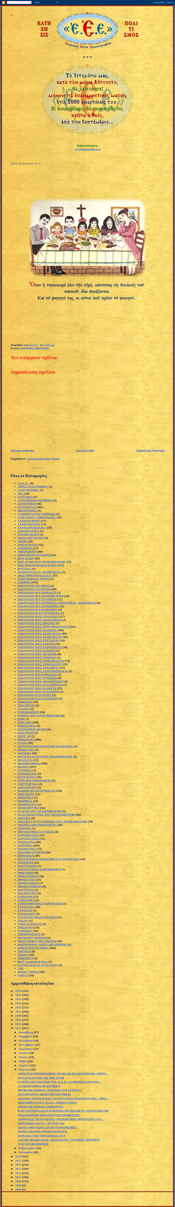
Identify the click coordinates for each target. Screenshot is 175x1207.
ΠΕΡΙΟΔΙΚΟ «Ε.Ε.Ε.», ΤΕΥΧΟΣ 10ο (41, 1123)
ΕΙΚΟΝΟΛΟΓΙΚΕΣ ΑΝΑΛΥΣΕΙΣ (38, 616)
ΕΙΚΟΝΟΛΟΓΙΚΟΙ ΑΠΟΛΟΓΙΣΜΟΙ (40, 681)
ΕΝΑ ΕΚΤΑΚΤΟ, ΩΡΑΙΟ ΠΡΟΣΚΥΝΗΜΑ (44, 1094)
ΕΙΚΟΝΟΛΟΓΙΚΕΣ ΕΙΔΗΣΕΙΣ (37, 630)
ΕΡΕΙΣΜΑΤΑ (25, 739)
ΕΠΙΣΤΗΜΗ (25, 732)
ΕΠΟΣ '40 (23, 736)
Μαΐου (23, 1061)
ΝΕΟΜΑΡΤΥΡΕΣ (28, 808)
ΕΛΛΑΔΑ (23, 708)
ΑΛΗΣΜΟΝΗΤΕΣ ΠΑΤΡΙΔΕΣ (36, 514)
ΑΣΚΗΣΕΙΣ (25, 548)
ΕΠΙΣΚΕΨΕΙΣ (26, 726)
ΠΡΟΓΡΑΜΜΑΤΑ (28, 876)
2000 (18, 1189)
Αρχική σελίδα (85, 450)
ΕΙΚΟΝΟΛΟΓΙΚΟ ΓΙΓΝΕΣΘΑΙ (37, 678)
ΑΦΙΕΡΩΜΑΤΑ (27, 551)
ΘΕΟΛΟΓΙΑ (25, 760)
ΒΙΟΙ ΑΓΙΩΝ (25, 558)
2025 (18, 995)
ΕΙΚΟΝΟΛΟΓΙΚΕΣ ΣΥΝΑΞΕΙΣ (37, 667)
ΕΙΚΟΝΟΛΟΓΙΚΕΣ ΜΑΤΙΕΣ (35, 650)
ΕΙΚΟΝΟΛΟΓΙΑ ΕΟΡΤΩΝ (34, 589)
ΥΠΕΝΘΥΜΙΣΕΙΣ (29, 934)
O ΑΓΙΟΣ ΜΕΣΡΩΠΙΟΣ (33, 1144)
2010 (18, 1181)
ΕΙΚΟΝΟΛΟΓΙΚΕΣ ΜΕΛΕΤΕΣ (37, 654)
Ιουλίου (24, 1053)
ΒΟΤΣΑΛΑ (24, 568)
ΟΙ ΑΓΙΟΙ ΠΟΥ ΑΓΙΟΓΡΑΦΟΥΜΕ (39, 811)
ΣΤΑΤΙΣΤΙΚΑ (26, 900)
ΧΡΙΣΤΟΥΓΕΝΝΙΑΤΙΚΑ (33, 948)
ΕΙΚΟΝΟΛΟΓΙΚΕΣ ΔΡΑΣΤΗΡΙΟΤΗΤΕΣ (43, 626)
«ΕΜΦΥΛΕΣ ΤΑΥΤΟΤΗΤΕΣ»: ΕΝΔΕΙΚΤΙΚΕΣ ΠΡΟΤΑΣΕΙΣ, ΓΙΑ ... (60, 1119)
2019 (18, 1019)
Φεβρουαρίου (27, 1148)
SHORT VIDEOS (28, 972)
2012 (18, 1173)
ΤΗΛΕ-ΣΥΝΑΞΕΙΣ (29, 924)
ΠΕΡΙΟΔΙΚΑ (25, 855)
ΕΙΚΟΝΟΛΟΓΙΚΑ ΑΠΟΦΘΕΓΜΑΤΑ (40, 596)
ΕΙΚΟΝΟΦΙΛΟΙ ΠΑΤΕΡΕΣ (34, 695)
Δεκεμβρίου (26, 1032)
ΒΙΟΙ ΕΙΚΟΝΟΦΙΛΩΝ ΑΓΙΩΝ (36, 565)
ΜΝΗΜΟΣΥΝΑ (27, 804)
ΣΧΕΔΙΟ (23, 920)
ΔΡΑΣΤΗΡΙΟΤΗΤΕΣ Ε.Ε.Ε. (34, 575)
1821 (20, 493)
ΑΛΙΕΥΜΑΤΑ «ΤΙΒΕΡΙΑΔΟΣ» (34, 348)
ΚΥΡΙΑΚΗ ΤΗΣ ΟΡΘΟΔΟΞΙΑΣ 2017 (41, 1135)
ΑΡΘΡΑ (22, 541)
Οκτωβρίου (26, 1040)
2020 (18, 1015)
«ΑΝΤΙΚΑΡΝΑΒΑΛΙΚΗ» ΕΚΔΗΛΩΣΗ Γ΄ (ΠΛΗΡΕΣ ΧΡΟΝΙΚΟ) (59, 1140)
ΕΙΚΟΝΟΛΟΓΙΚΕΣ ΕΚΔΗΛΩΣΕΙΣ (39, 637)
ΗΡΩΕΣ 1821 (25, 749)
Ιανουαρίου (26, 1152)
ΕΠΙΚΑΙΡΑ (24, 722)
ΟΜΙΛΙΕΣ (24, 818)
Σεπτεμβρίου (27, 1044)
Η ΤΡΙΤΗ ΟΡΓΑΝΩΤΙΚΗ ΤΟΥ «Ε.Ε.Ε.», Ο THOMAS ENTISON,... (59, 1082)
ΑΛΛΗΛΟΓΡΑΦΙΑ (29, 521)
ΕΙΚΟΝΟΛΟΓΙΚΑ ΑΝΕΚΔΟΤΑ (37, 592)
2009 (18, 1185)
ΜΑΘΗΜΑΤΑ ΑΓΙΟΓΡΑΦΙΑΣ (36, 790)
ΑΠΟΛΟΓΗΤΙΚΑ (28, 531)
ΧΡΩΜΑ (22, 955)
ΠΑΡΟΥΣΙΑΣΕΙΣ (28, 838)
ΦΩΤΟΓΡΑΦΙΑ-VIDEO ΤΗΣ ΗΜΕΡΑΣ (42, 944)
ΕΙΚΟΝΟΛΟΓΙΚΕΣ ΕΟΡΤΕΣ (35, 644)
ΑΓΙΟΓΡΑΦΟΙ (26, 503)
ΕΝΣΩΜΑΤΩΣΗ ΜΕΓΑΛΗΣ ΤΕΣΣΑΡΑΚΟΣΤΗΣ (49, 1115)
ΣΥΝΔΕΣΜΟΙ (26, 914)
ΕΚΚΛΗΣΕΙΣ (26, 705)
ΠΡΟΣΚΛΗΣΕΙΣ (28, 883)
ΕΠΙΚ (21, 719)
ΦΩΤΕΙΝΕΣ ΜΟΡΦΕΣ (31, 937)
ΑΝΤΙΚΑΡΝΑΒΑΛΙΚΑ (31, 527)
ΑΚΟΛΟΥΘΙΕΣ (27, 510)
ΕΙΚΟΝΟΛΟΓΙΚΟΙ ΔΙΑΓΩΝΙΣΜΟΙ (40, 685)
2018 (18, 1024)
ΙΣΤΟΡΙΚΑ (24, 770)
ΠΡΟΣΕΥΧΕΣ (26, 879)
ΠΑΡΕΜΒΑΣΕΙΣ (28, 835)
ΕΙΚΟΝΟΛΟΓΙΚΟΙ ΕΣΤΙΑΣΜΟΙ (38, 691)
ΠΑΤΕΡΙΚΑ (24, 845)
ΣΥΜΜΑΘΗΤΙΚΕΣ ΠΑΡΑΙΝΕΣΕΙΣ (40, 903)
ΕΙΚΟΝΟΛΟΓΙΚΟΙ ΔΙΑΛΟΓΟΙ (37, 688)
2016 (18, 1156)
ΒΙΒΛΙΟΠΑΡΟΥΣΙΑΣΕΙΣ (33, 555)
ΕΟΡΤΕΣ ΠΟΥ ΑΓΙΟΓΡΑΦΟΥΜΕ (38, 715)
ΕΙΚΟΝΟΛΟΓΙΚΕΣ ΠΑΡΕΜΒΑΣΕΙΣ (40, 661)
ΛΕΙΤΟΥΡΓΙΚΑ (27, 784)
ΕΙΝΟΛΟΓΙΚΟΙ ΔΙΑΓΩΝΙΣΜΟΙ (37, 698)
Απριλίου (25, 1065)
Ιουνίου (24, 1057)
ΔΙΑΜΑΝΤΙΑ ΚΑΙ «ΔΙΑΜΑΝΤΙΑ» (39, 572)
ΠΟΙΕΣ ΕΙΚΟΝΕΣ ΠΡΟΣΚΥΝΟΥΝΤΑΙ (42, 1131)
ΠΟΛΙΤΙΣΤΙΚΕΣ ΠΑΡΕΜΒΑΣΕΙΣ (39, 869)
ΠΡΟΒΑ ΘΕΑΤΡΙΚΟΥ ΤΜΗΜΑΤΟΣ (40, 1106)
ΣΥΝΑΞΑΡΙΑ (26, 907)
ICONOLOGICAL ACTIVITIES (37, 965)
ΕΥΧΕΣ (22, 743)
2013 (18, 1168)
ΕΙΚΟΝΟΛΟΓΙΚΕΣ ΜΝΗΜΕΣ (36, 657)
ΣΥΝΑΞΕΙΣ (24, 910)
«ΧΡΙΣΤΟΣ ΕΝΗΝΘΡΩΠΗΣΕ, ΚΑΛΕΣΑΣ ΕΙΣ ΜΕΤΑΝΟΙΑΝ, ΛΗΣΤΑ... (63, 1073)
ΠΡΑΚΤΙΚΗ (25, 872)
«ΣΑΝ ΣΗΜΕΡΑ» (28, 490)
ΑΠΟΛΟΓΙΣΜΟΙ (28, 534)
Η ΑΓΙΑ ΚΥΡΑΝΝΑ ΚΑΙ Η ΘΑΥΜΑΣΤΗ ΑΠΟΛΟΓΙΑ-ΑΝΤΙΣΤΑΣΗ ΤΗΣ (63, 1111)
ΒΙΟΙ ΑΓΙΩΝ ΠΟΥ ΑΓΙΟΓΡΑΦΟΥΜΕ (41, 562)
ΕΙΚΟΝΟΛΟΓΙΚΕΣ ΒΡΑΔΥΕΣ (36, 623)
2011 (18, 1177)
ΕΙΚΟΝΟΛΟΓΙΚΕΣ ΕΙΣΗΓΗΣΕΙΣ (39, 633)
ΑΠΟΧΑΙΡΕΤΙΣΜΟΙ (30, 538)
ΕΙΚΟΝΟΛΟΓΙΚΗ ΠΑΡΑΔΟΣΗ (37, 674)
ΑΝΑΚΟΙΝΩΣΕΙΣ (28, 524)
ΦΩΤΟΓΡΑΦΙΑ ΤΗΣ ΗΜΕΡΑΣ (36, 941)
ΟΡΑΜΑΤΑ (24, 828)
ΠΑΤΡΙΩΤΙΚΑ (26, 849)
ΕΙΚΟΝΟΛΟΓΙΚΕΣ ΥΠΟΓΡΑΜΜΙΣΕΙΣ (42, 671)
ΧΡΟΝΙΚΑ (24, 951)
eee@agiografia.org (87, 149)
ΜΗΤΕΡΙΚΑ (25, 797)
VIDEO (22, 975)
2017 (18, 1028)
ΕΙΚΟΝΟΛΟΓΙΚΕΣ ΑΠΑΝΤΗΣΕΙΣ (39, 620)
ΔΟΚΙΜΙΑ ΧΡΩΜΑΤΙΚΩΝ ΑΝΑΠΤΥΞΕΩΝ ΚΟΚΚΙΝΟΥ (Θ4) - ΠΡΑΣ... (63, 1098)
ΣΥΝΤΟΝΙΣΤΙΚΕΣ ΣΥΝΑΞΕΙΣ (37, 917)
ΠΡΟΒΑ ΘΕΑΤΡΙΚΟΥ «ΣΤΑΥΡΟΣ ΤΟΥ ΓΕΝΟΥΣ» (50, 1090)
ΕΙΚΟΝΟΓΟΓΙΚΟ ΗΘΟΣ (33, 585)
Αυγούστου (26, 1048)
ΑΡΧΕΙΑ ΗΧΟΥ (27, 544)
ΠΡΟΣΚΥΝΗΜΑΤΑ (29, 886)
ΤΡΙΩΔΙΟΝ (24, 927)
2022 (18, 1007)
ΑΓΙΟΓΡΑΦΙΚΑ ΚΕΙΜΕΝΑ (34, 500)
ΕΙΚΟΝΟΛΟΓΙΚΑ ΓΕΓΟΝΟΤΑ (37, 599)
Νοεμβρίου (26, 1036)
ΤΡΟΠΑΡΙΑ (24, 931)
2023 (18, 1003)
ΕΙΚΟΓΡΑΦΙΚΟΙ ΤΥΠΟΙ (33, 579)
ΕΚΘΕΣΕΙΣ (24, 702)
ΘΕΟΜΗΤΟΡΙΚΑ (28, 763)
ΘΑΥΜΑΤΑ (24, 753)
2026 (18, 991)
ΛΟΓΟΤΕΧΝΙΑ (27, 787)
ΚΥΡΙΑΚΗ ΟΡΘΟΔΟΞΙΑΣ (34, 780)
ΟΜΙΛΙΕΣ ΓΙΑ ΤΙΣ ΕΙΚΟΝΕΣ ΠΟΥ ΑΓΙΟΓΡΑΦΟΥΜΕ (52, 821)
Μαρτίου (24, 1069)
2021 (18, 1011)
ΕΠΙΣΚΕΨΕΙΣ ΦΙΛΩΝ (32, 729)
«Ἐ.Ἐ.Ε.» (23, 483)
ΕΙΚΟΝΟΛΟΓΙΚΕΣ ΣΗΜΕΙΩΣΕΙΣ (39, 664)
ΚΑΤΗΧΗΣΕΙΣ (27, 773)
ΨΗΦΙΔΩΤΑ (25, 958)
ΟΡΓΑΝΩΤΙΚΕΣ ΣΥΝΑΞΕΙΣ (35, 831)
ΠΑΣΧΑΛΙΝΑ (26, 842)
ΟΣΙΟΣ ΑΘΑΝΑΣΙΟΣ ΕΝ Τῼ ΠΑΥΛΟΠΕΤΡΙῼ (47, 1127)
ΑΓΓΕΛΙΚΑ (25, 497)
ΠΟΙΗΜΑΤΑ (25, 862)
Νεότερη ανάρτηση (22, 450)
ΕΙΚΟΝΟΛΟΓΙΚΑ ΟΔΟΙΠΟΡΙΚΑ (38, 606)
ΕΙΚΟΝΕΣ (24, 582)
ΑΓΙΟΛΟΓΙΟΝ (26, 507)
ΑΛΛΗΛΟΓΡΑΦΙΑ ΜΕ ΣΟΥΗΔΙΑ (39, 1086)
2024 (18, 999)
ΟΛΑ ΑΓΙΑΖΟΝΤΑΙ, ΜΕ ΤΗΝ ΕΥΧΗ (41, 1078)
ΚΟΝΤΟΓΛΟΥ (26, 777)
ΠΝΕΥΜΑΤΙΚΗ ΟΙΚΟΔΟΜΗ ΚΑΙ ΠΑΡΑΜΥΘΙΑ (48, 859)
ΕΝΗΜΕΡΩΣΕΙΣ (28, 712)
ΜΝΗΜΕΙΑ (24, 801)
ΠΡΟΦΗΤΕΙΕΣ (27, 893)
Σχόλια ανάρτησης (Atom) (43, 458)
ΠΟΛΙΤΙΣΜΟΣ (27, 866)
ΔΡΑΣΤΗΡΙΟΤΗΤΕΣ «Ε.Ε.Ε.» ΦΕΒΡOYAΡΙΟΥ (47, 1102)
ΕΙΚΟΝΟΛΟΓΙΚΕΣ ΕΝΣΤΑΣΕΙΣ (38, 640)
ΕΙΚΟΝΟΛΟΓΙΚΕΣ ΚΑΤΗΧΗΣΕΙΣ (39, 647)
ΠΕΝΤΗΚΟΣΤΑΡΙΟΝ (31, 852)
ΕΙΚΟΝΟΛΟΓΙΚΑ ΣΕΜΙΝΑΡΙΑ (37, 609)
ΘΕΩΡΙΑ (23, 767)
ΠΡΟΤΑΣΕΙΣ (25, 890)
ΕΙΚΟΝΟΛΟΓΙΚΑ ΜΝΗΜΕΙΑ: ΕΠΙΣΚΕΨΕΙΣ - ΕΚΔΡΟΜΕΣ (56, 603)
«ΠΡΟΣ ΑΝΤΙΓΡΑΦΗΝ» (32, 486)
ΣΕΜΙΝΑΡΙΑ (25, 896)
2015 (18, 1160)
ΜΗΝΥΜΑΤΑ (26, 794)
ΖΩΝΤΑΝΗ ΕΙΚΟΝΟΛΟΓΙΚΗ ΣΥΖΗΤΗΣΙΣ (45, 746)
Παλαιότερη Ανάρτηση (150, 450)
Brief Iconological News (32, 961)
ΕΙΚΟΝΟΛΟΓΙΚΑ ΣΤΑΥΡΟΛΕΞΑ (38, 613)
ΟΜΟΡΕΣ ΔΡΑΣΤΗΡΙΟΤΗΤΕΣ (37, 825)
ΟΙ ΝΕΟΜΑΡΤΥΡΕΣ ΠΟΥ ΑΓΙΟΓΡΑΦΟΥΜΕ (46, 814)
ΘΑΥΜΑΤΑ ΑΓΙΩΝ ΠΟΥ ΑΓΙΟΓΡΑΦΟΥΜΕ (45, 756)
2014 (18, 1164)
